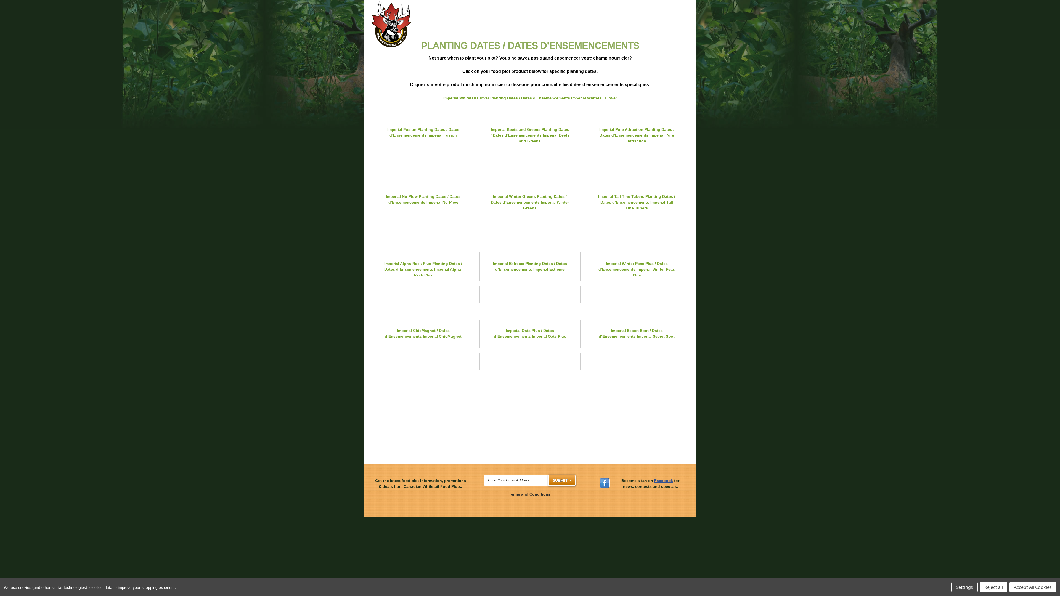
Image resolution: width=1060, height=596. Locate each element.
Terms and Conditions (529, 494)
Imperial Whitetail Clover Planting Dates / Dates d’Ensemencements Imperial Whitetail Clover (530, 98)
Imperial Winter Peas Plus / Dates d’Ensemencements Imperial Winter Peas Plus (636, 269)
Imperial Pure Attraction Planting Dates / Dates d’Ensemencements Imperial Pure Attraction (636, 135)
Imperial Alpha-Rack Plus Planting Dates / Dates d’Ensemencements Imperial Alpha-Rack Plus (423, 269)
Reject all (993, 587)
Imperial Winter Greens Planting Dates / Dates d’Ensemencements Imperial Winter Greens (530, 202)
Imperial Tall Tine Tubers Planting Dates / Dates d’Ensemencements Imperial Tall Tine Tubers (636, 202)
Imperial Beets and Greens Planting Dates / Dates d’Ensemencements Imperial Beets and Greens (530, 135)
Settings (964, 587)
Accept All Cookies (1033, 587)
